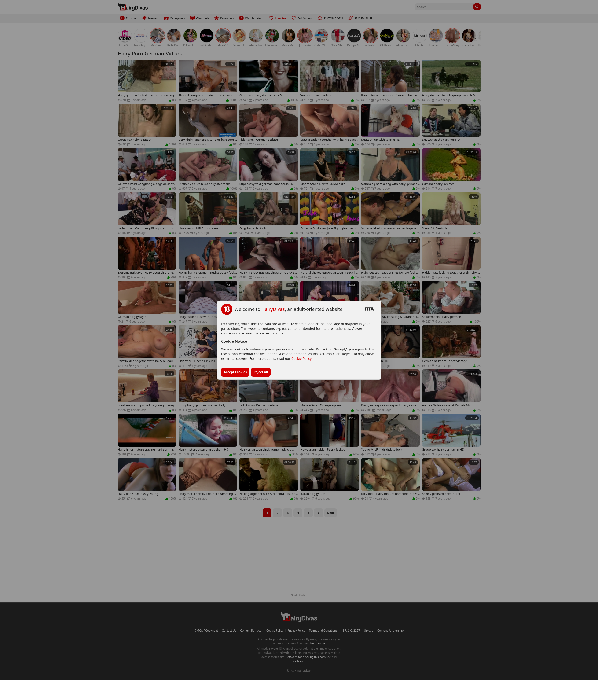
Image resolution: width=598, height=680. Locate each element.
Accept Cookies (235, 372)
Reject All (261, 372)
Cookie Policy (301, 358)
